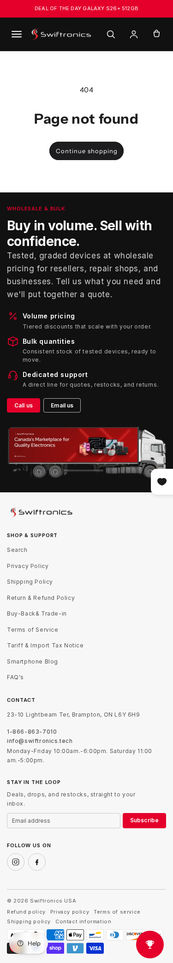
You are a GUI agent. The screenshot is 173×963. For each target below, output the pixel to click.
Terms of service (117, 912)
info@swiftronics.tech (40, 741)
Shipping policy (29, 922)
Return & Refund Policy (41, 597)
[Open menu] (16, 34)
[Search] (110, 34)
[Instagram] (15, 862)
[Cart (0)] (156, 34)
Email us (62, 405)
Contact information (83, 922)
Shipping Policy (30, 581)
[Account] (133, 34)
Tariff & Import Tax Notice (45, 645)
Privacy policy (69, 912)
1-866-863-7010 (32, 732)
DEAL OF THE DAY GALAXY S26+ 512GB (86, 8)
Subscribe (144, 820)
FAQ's (15, 677)
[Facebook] (37, 862)
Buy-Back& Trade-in (37, 613)
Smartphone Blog (32, 661)
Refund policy (26, 912)
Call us (23, 405)
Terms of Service (33, 629)
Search (17, 549)
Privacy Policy (27, 565)
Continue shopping (87, 151)
